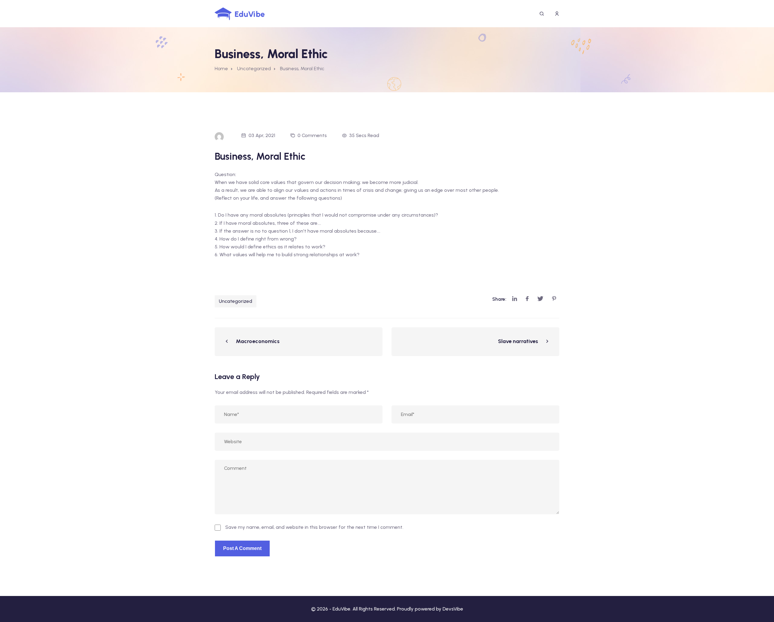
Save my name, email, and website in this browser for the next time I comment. (314, 527)
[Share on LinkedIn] (514, 299)
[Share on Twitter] (540, 299)
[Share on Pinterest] (554, 299)
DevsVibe (453, 609)
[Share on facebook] (527, 299)
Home (221, 68)
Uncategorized (235, 301)
